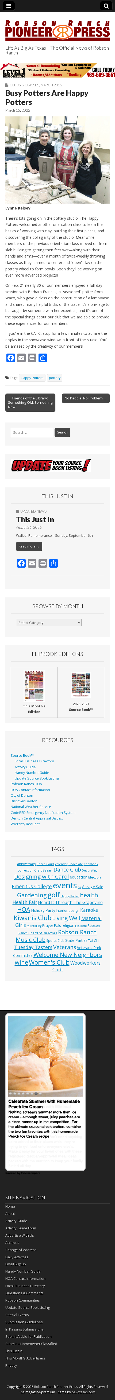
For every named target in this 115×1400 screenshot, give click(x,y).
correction (25, 870)
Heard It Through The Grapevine (70, 902)
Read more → (29, 546)
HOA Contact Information (30, 790)
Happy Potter (70, 896)
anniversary (26, 864)
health (89, 895)
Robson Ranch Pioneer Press (56, 1386)
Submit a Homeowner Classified (31, 1343)
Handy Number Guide (32, 772)
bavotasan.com (83, 1392)
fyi (79, 887)
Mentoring (34, 926)
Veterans (64, 947)
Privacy (11, 1365)
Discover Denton (24, 801)
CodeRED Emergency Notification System (43, 812)
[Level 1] (57, 70)
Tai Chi (93, 940)
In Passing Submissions (24, 1329)
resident (81, 926)
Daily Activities (16, 1257)
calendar (61, 864)
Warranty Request (25, 824)
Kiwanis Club (32, 917)
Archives (12, 1242)
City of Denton (22, 795)
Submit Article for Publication (28, 1336)
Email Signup (15, 1264)
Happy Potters (32, 378)
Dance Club (67, 869)
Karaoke (89, 910)
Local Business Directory (34, 761)
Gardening (32, 895)
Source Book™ (22, 755)
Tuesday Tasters (33, 947)
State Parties (76, 940)
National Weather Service (31, 806)
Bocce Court (45, 864)
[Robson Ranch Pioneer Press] (57, 27)
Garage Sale (92, 886)
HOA (23, 909)
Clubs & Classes (24, 85)
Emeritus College (32, 886)
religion (68, 925)
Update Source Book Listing (37, 778)
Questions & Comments (24, 1293)
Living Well (66, 918)
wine (21, 962)
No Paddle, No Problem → (86, 398)
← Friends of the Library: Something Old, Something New (30, 402)
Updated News (33, 511)
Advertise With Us (19, 1235)
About (10, 1213)
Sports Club (55, 940)
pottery (54, 378)
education (78, 877)
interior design (67, 910)
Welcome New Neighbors (67, 954)
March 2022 (51, 85)
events (65, 885)
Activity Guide (25, 767)
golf (54, 894)
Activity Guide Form (20, 1228)
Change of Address (21, 1249)
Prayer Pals (51, 925)
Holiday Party (43, 910)
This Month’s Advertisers (25, 1358)
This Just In (35, 519)
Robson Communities (22, 1300)
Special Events (17, 1314)
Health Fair (25, 902)
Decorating (89, 870)
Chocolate (75, 864)
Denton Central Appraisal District (37, 818)
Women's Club (49, 962)
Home (10, 1206)
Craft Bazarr (43, 870)
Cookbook (91, 864)
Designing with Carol (41, 876)
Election (94, 877)
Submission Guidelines (24, 1322)
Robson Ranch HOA (26, 784)
